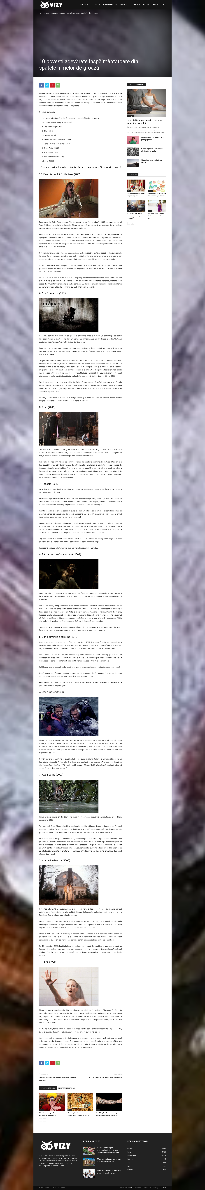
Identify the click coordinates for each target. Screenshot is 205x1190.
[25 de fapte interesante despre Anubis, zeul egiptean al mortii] (80, 1102)
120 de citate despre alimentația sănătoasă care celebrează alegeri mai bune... (109, 1150)
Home (41, 13)
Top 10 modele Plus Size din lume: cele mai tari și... (156, 216)
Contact (163, 1188)
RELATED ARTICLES (48, 1088)
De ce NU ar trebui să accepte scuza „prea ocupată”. (134, 216)
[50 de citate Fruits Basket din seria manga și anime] (157, 186)
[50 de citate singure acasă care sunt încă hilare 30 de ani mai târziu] (89, 1162)
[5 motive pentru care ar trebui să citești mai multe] (133, 152)
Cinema (83, 5)
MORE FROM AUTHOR (66, 1088)
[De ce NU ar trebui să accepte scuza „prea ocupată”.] (136, 206)
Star (145, 5)
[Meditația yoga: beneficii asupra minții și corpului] (146, 103)
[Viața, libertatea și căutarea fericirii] (133, 163)
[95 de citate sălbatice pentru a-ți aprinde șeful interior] (89, 1173)
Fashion (134, 5)
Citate (95, 5)
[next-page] (44, 1119)
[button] (163, 5)
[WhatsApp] (58, 85)
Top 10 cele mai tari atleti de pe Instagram (105, 1077)
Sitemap (155, 1188)
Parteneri (138, 1188)
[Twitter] (47, 85)
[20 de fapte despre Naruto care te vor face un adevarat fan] (52, 1102)
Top (154, 5)
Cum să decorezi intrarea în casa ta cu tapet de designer (57, 1078)
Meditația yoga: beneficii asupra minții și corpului (144, 122)
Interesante (109, 5)
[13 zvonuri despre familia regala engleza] (136, 186)
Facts (122, 5)
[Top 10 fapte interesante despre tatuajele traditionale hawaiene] (109, 1102)
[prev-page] (40, 1119)
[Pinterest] (52, 85)
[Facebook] (41, 85)
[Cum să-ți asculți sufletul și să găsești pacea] (133, 140)
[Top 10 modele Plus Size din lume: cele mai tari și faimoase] (157, 206)
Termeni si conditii (126, 1188)
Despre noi (147, 1188)
